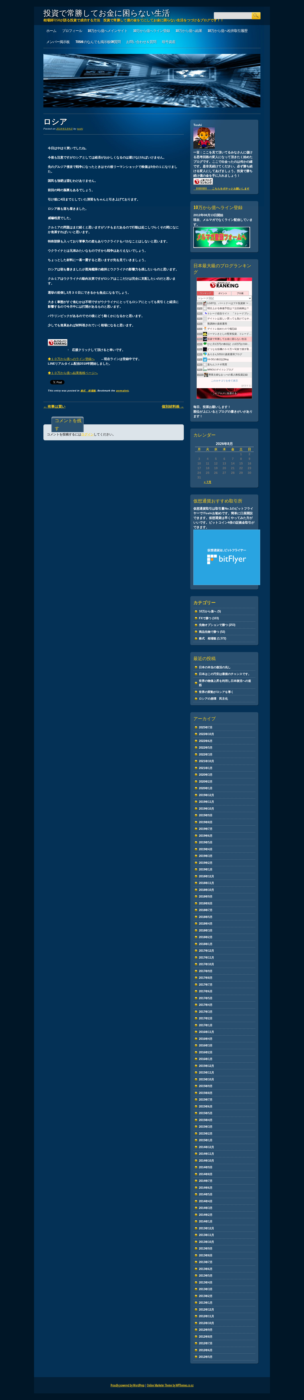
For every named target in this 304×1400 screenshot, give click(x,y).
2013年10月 (206, 1242)
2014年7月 (206, 1180)
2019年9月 (206, 815)
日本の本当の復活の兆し (215, 667)
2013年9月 (206, 1248)
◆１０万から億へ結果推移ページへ (73, 373)
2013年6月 (206, 1269)
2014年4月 (206, 1201)
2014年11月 (206, 1153)
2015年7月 (206, 1099)
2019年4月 (206, 849)
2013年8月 (206, 1255)
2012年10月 (206, 1323)
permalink (122, 390)
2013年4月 (206, 1282)
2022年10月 (206, 734)
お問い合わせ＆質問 (141, 41)
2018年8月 (206, 903)
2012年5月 (206, 1356)
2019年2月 (206, 862)
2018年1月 (206, 944)
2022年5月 (206, 747)
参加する (246, 385)
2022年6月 (206, 741)
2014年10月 (206, 1160)
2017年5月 (206, 998)
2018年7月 (206, 910)
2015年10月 (206, 1079)
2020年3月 (206, 774)
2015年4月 (206, 1120)
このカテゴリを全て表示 (224, 380)
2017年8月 (206, 977)
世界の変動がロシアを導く (216, 692)
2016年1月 (206, 1059)
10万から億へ (208, 611)
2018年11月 (206, 883)
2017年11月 (206, 957)
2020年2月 (206, 781)
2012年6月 (206, 1350)
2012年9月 (206, 1329)
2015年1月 (206, 1140)
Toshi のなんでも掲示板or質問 (98, 41)
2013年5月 (206, 1275)
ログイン (87, 434)
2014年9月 (206, 1167)
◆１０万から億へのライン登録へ (71, 359)
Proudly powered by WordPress (127, 1385)
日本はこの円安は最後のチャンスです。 (225, 674)
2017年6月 (206, 991)
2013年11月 (206, 1235)
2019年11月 (206, 801)
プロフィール (72, 30)
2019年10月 (206, 808)
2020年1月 (206, 788)
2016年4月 (206, 1038)
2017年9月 (206, 971)
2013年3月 (206, 1289)
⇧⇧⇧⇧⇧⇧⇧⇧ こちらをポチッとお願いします (221, 188)
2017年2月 (206, 1018)
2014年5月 (206, 1194)
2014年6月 (206, 1187)
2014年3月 (206, 1208)
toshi (80, 128)
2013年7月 (206, 1262)
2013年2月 (206, 1296)
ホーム (51, 30)
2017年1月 (206, 1025)
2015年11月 (206, 1072)
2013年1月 (206, 1302)
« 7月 (207, 482)
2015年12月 (206, 1066)
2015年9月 (206, 1086)
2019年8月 (206, 822)
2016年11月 (206, 1032)
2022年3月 (206, 754)
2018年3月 (206, 930)
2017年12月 (206, 950)
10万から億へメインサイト (108, 30)
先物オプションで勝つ (213, 625)
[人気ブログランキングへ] (57, 349)
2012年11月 (206, 1316)
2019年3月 (206, 856)
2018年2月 (206, 937)
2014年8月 (206, 1174)
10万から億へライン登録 (151, 30)
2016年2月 (206, 1052)
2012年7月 (206, 1343)
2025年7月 (206, 727)
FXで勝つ (205, 618)
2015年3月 (206, 1126)
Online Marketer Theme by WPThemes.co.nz (170, 1385)
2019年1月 (206, 869)
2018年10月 (206, 890)
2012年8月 (206, 1336)
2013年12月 (206, 1228)
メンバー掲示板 (58, 41)
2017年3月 (206, 1011)
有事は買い (54, 406)
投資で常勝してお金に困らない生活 (106, 12)
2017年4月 (206, 1004)
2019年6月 (206, 835)
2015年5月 (206, 1113)
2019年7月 (206, 829)
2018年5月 (206, 917)
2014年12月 (206, 1147)
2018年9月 (206, 896)
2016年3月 (206, 1045)
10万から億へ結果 (189, 30)
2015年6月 (206, 1106)
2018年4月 (206, 923)
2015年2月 (206, 1133)
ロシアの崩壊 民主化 (213, 698)
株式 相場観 (88, 390)
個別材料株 (173, 406)
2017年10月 (206, 964)
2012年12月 (206, 1309)
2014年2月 (206, 1214)
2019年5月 (206, 842)
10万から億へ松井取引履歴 (227, 30)
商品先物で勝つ (209, 631)
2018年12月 (206, 876)
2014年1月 (206, 1221)
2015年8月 (206, 1093)
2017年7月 (206, 984)
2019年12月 (206, 795)
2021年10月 (206, 761)
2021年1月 (206, 768)
